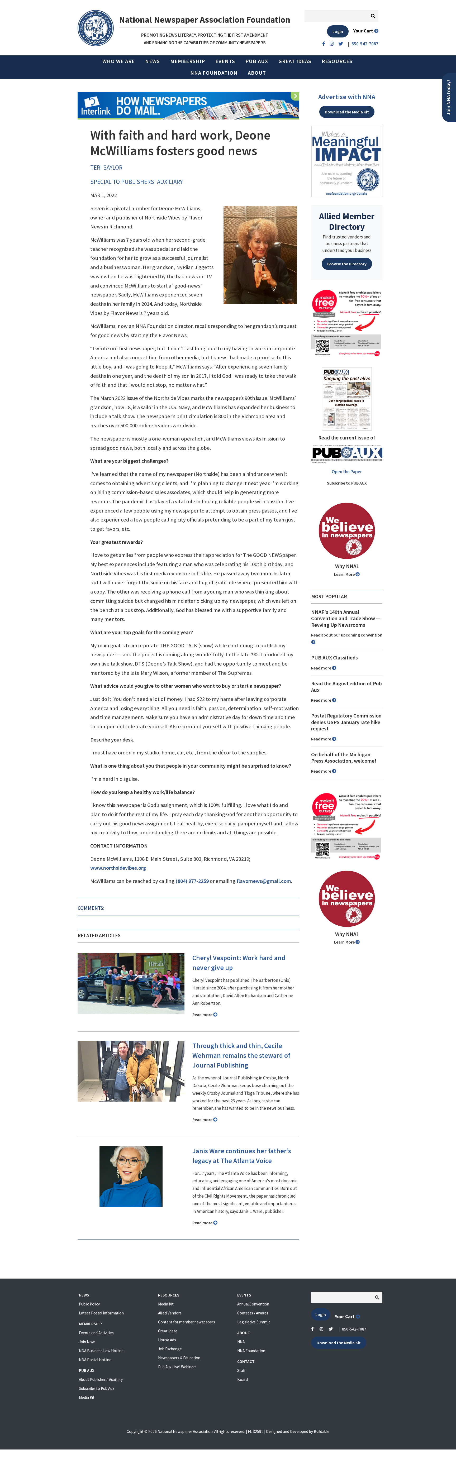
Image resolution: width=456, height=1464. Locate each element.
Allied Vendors (170, 1312)
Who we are (118, 61)
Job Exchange (170, 1348)
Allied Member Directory (346, 221)
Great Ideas (294, 61)
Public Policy (89, 1304)
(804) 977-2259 (192, 881)
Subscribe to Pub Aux (96, 1388)
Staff (241, 1370)
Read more (202, 1014)
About (257, 72)
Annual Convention (253, 1304)
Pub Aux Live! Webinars (177, 1366)
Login (337, 31)
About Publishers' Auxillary (101, 1379)
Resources (337, 61)
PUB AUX (256, 61)
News (152, 61)
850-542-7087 (354, 1329)
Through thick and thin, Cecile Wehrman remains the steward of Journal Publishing (241, 1055)
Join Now (87, 1341)
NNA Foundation (214, 72)
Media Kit (86, 1397)
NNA (241, 1341)
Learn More (344, 574)
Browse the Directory (347, 263)
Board (242, 1379)
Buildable (321, 1431)
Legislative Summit (253, 1321)
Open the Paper (347, 472)
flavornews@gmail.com (263, 881)
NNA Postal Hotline (95, 1359)
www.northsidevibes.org (118, 867)
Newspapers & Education (179, 1357)
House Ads (167, 1339)
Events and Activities (96, 1332)
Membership (187, 61)
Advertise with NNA (346, 97)
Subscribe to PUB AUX (347, 483)
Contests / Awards (252, 1312)
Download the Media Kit (347, 111)
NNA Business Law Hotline (101, 1350)
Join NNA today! (448, 97)
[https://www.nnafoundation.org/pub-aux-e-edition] (347, 398)
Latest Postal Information (101, 1312)
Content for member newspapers (186, 1321)
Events (225, 61)
